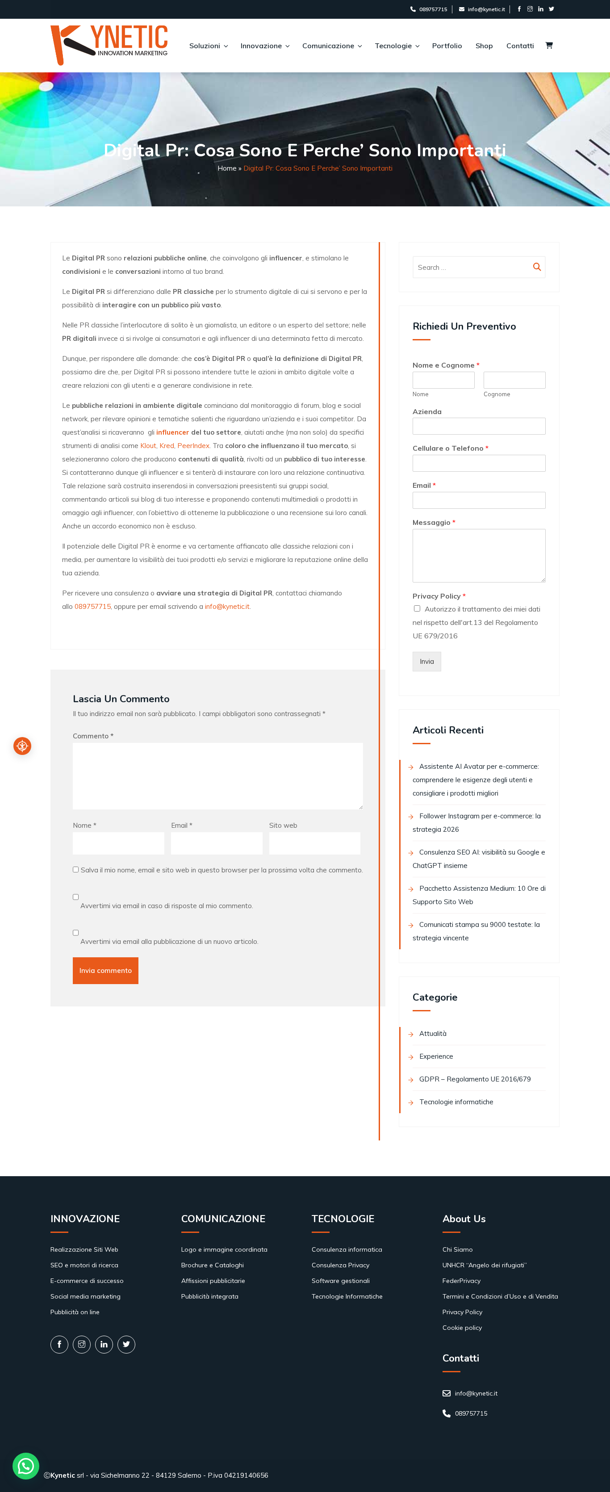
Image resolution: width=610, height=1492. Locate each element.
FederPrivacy (461, 1281)
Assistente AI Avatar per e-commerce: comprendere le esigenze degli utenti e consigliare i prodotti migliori (476, 779)
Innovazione (261, 45)
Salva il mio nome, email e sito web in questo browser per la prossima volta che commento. (222, 870)
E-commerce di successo (87, 1281)
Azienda (427, 411)
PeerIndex (193, 445)
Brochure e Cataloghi (212, 1265)
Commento (93, 736)
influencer (172, 432)
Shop (484, 45)
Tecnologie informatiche (456, 1102)
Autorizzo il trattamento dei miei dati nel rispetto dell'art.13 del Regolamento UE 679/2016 (476, 622)
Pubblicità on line (75, 1312)
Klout (148, 445)
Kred (166, 445)
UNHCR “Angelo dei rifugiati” (485, 1265)
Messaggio (434, 522)
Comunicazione (328, 45)
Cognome (497, 394)
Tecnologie (393, 45)
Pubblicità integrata (209, 1296)
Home (227, 168)
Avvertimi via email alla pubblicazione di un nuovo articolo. (169, 941)
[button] (26, 1466)
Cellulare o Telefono (451, 448)
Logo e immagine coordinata (224, 1249)
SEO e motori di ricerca (84, 1265)
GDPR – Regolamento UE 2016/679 (475, 1079)
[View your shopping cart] (549, 45)
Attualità (433, 1033)
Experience (436, 1056)
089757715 (433, 9)
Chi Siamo (458, 1249)
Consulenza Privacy (340, 1265)
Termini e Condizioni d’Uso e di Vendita (500, 1296)
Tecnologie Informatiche (347, 1296)
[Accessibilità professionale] (22, 746)
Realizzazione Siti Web (84, 1249)
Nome (84, 825)
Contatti (520, 45)
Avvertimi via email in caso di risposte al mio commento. (166, 905)
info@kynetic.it (486, 9)
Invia (427, 661)
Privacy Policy (439, 595)
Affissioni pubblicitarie (213, 1281)
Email (181, 825)
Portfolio (447, 45)
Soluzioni (204, 45)
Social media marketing (85, 1296)
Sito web (283, 825)
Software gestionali (341, 1281)
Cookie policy (462, 1328)
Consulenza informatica (347, 1249)
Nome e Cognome (446, 364)
